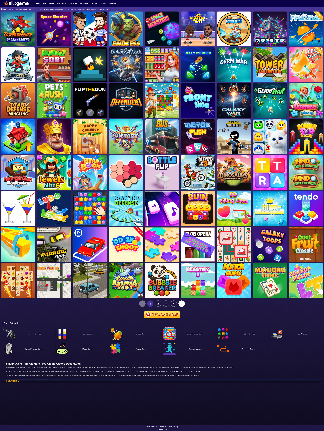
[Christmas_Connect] (234, 244)
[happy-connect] (90, 136)
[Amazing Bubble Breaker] (162, 280)
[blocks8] (306, 280)
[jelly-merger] (198, 64)
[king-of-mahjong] (270, 208)
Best (51, 3)
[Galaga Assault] (234, 64)
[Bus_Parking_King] (162, 136)
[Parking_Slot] (90, 280)
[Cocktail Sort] (18, 208)
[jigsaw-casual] (162, 244)
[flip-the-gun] (90, 100)
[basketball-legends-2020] (198, 29)
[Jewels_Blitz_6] (54, 172)
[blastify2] (198, 280)
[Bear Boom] (90, 172)
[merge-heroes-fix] (126, 136)
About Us (154, 427)
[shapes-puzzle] (126, 172)
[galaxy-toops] (270, 244)
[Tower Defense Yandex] (270, 64)
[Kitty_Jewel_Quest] (270, 136)
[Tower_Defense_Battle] (234, 29)
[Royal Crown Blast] (54, 136)
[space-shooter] (54, 29)
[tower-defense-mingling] (18, 100)
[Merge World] (18, 136)
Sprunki (73, 3)
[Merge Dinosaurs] (234, 172)
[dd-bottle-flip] (162, 172)
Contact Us (162, 427)
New (38, 3)
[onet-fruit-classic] (306, 244)
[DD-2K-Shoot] (126, 244)
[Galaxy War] (234, 100)
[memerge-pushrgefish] (198, 136)
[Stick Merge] (234, 136)
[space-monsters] (162, 29)
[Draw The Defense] (126, 208)
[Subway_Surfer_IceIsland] (126, 280)
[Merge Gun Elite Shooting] (18, 172)
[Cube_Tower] (270, 29)
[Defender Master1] (126, 100)
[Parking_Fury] (54, 244)
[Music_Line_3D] (18, 244)
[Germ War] (270, 100)
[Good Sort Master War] (162, 64)
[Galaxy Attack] (126, 64)
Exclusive (61, 3)
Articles (112, 3)
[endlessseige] (126, 29)
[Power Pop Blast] (306, 136)
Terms (170, 427)
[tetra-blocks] (270, 172)
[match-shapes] (234, 280)
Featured (84, 3)
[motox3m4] (198, 172)
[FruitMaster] (306, 64)
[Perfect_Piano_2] (162, 208)
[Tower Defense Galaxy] (18, 29)
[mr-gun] (90, 64)
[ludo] (54, 208)
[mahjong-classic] (270, 280)
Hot (44, 3)
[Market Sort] (54, 64)
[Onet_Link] (18, 280)
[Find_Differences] (306, 172)
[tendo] (306, 208)
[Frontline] (198, 100)
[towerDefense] (18, 64)
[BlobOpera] (198, 244)
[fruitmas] (306, 29)
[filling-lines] (234, 208)
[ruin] (198, 208)
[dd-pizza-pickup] (54, 280)
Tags (103, 3)
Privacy (175, 427)
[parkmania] (90, 244)
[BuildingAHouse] (90, 208)
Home (3, 9)
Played (95, 3)
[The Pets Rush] (54, 100)
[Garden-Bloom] (306, 100)
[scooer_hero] (90, 29)
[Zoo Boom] (162, 100)
